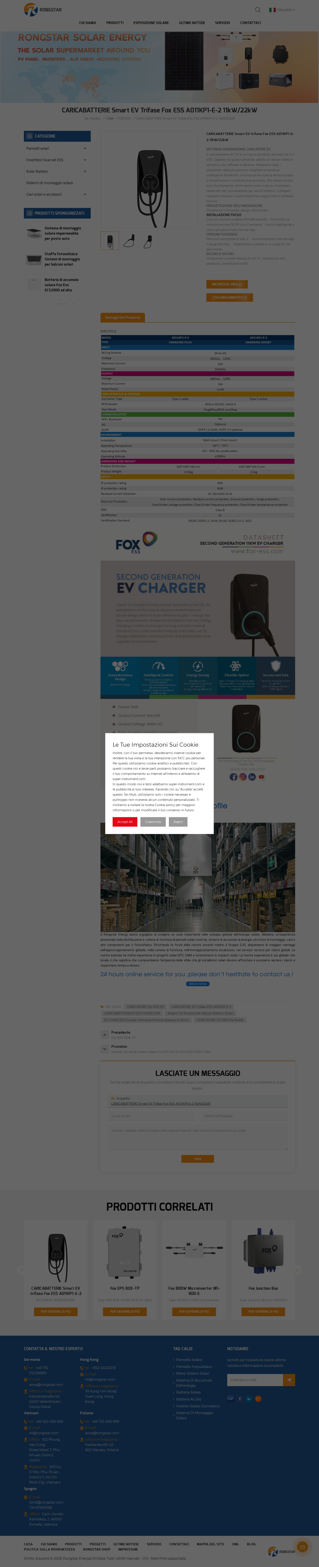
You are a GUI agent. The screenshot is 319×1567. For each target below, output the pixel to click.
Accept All (125, 822)
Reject (178, 822)
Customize (153, 822)
